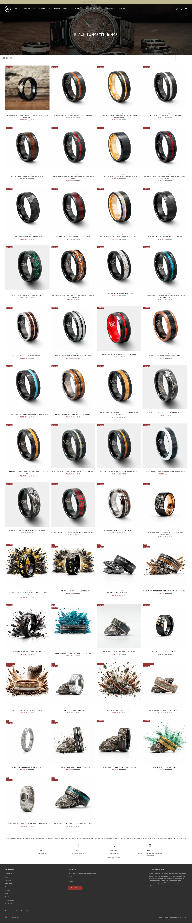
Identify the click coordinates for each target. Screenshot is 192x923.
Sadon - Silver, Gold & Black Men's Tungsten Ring (119, 236)
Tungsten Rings (29, 9)
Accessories (110, 9)
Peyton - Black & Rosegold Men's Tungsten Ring (119, 176)
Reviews (7, 890)
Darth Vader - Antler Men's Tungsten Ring (165, 115)
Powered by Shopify (180, 917)
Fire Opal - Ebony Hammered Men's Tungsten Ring (119, 471)
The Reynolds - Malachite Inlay (165, 767)
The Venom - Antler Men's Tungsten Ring (119, 293)
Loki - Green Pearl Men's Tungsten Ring (27, 295)
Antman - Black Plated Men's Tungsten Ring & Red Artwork (73, 532)
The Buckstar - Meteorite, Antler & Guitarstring (73, 767)
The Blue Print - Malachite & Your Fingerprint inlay (73, 824)
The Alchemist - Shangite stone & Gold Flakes (73, 591)
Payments (8, 887)
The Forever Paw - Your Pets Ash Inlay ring (165, 710)
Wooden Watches (60, 9)
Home (17, 9)
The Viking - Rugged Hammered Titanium (27, 767)
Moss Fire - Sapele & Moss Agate (119, 710)
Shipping (7, 897)
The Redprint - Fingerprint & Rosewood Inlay (119, 767)
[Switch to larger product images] (4, 58)
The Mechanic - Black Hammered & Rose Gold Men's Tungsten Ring (119, 116)
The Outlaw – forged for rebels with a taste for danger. (165, 591)
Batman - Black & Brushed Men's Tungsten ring (73, 356)
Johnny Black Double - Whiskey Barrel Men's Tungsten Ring (27, 472)
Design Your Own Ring (93, 9)
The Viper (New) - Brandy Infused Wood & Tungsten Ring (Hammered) (27, 116)
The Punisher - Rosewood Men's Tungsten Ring (73, 236)
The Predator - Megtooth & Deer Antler (27, 710)
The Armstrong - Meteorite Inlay (118, 593)
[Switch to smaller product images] (7, 58)
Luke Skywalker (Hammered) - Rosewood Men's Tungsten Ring (73, 177)
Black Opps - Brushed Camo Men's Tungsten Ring (27, 530)
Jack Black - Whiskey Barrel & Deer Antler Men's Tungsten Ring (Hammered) (73, 296)
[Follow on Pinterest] (16, 910)
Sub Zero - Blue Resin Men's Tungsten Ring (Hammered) (27, 414)
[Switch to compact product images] (11, 58)
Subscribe (75, 888)
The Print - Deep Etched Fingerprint (73, 710)
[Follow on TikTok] (21, 910)
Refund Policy (9, 903)
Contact (122, 9)
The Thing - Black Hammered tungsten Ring (27, 236)
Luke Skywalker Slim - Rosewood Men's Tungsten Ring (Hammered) (164, 177)
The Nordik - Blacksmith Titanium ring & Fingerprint (27, 824)
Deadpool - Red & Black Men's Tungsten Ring (119, 354)
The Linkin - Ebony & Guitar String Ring (119, 530)
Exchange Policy (10, 900)
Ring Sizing (8, 884)
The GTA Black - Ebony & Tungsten (165, 651)
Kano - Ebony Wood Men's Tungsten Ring (164, 356)
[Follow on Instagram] (11, 910)
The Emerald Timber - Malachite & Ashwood (118, 651)
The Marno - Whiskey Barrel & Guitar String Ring (73, 414)
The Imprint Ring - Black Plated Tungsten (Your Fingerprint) (165, 533)
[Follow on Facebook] (6, 910)
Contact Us (8, 874)
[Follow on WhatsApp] (27, 910)
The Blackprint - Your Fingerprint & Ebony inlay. (27, 651)
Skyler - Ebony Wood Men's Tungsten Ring (27, 176)
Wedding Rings (44, 9)
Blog (6, 893)
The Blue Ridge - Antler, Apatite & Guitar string (73, 653)
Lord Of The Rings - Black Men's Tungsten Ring (164, 412)
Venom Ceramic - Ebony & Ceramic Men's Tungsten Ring (165, 471)
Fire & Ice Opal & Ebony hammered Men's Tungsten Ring (73, 471)
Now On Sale (76, 9)
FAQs (6, 877)
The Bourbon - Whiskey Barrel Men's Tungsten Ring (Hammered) (119, 413)
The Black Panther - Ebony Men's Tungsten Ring (165, 236)
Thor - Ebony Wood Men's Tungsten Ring (27, 356)
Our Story (8, 880)
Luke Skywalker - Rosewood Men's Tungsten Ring (73, 115)
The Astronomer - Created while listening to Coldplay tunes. (27, 594)
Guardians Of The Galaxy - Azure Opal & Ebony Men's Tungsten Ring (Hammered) (165, 296)
